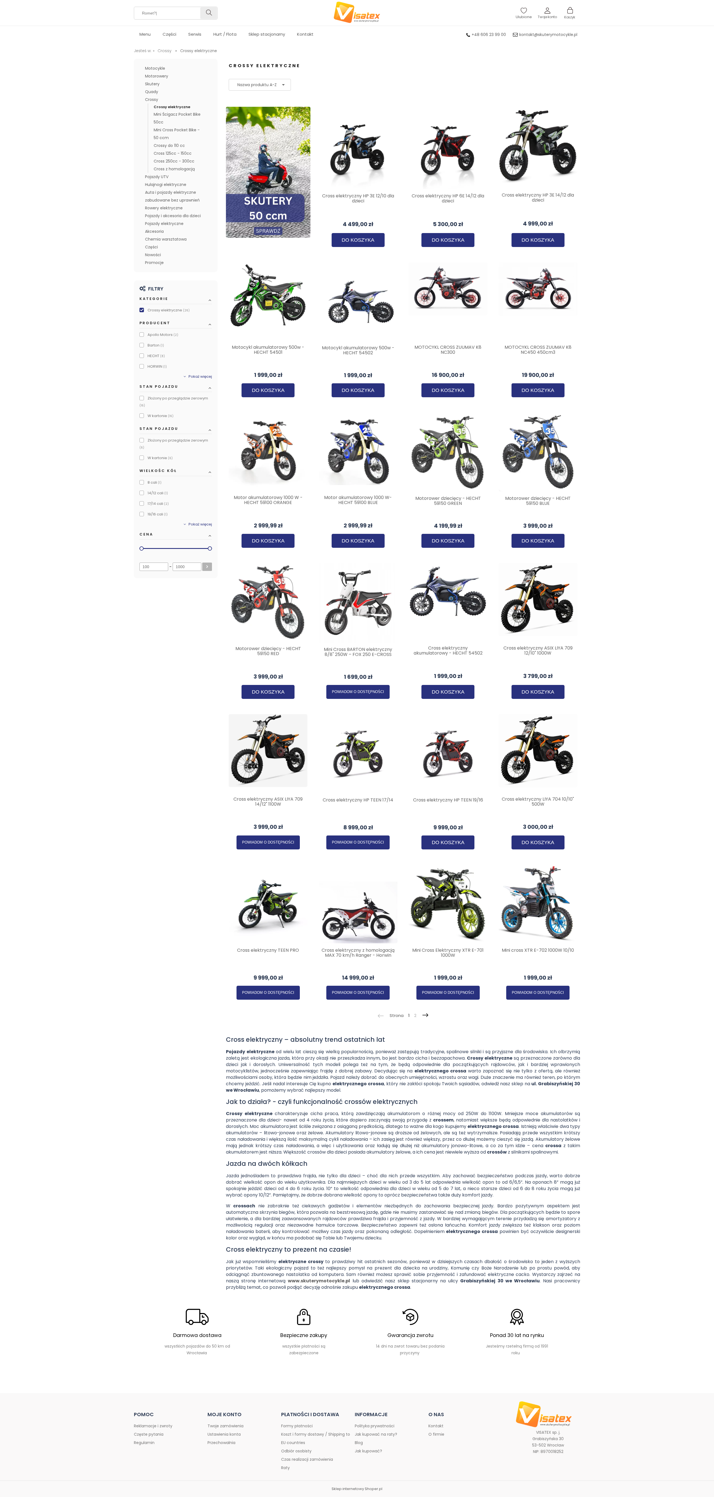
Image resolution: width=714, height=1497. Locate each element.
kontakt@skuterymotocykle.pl (548, 34)
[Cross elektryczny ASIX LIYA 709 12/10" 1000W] (538, 602)
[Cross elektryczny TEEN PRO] (268, 904)
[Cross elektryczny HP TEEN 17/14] (358, 753)
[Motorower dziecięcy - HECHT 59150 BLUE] (538, 452)
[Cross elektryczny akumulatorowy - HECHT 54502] (448, 602)
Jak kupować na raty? (376, 1434)
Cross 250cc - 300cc (174, 161)
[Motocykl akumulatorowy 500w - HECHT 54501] (268, 301)
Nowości (153, 255)
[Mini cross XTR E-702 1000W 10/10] (538, 904)
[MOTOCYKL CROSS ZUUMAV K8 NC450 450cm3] (538, 301)
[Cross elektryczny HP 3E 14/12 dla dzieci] (538, 149)
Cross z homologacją (174, 169)
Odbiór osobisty (296, 1451)
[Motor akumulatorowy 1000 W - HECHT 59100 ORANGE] (268, 452)
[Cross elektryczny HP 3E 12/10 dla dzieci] (358, 149)
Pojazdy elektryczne (164, 223)
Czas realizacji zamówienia (307, 1459)
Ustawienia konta (224, 1434)
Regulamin (144, 1442)
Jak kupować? (368, 1451)
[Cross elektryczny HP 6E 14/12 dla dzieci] (448, 149)
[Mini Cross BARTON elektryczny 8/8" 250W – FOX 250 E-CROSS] (358, 603)
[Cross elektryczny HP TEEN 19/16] (448, 753)
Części (151, 247)
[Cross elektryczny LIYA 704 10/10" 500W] (538, 753)
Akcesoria (154, 231)
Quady (151, 92)
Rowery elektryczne (164, 208)
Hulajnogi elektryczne (165, 184)
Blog (359, 1442)
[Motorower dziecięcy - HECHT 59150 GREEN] (448, 452)
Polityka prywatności (374, 1426)
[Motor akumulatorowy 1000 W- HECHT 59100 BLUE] (358, 452)
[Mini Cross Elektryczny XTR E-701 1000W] (448, 904)
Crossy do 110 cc (169, 145)
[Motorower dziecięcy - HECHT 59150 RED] (268, 602)
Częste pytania (148, 1434)
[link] (175, 310)
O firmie (436, 1434)
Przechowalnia (221, 1442)
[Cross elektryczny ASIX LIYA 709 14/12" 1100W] (268, 753)
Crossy (151, 99)
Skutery (152, 84)
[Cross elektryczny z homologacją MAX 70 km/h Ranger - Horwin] (358, 904)
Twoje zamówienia (225, 1426)
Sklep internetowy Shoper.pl (357, 1488)
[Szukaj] (208, 13)
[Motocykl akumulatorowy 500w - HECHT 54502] (358, 301)
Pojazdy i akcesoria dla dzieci (173, 216)
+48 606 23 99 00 (489, 34)
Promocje (154, 262)
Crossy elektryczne (172, 107)
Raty (285, 1468)
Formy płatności (297, 1426)
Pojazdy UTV (156, 177)
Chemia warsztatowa (166, 239)
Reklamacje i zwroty (153, 1426)
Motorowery (156, 76)
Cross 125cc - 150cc (173, 153)
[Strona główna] (357, 12)
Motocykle (155, 68)
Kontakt (435, 1426)
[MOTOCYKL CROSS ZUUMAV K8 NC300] (448, 301)
